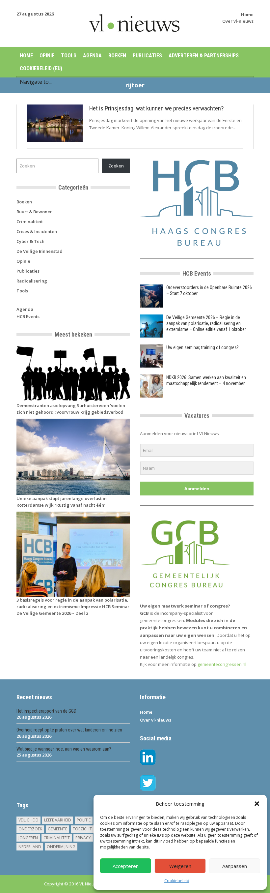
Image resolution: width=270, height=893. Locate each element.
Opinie (47, 55)
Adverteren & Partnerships (204, 55)
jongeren (28, 838)
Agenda (92, 55)
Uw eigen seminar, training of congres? (202, 347)
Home (247, 14)
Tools (68, 55)
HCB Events (28, 316)
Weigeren (180, 866)
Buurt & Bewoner (34, 212)
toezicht (82, 829)
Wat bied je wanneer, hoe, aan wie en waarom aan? (63, 749)
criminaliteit (56, 838)
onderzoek (30, 829)
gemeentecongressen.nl (222, 664)
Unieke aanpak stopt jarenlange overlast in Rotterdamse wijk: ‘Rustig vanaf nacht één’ (61, 501)
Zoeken (116, 166)
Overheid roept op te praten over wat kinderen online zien (69, 729)
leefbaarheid (57, 820)
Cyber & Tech (30, 241)
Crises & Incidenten (36, 231)
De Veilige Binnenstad (39, 251)
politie (84, 820)
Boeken (117, 55)
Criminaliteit (29, 221)
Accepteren (126, 866)
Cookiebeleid (176, 880)
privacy (83, 838)
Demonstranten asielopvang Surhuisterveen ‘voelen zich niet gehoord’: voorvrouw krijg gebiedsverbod (70, 408)
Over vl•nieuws (238, 21)
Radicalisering (31, 281)
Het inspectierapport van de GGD (46, 711)
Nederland (29, 846)
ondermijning (61, 846)
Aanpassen (234, 866)
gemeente (57, 829)
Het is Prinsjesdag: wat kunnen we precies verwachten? (156, 108)
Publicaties (147, 55)
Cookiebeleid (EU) (41, 68)
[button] (257, 803)
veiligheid (28, 820)
